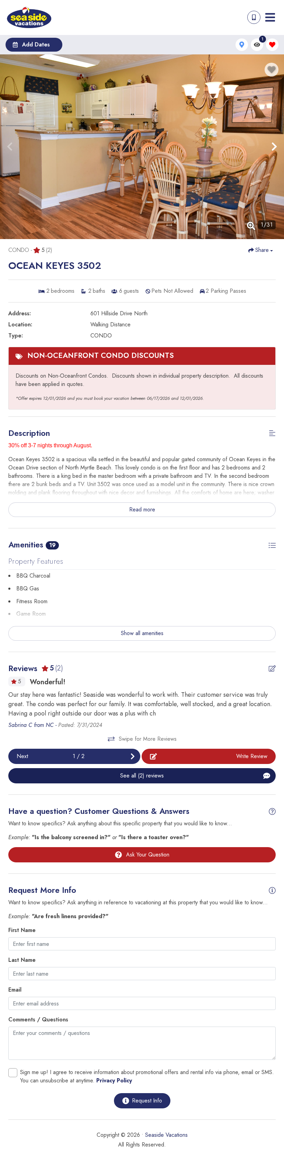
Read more (142, 509)
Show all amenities (142, 633)
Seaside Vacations (166, 1135)
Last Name (22, 960)
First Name (22, 930)
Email (14, 990)
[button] (10, 146)
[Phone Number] (253, 17)
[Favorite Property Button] (271, 70)
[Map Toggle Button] (242, 44)
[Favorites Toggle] (272, 44)
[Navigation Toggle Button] (270, 17)
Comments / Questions (38, 1019)
